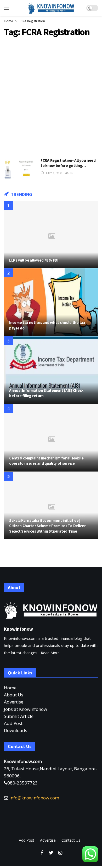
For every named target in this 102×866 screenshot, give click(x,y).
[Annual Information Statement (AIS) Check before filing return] (51, 370)
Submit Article (18, 716)
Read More (50, 652)
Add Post (13, 723)
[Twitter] (51, 853)
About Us (13, 695)
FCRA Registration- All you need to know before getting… (68, 163)
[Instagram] (60, 853)
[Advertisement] (51, 96)
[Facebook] (42, 853)
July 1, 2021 (54, 173)
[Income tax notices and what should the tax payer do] (51, 302)
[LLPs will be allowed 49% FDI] (51, 234)
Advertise (13, 702)
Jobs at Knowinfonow (25, 709)
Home (10, 688)
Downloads (15, 730)
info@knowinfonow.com (34, 798)
